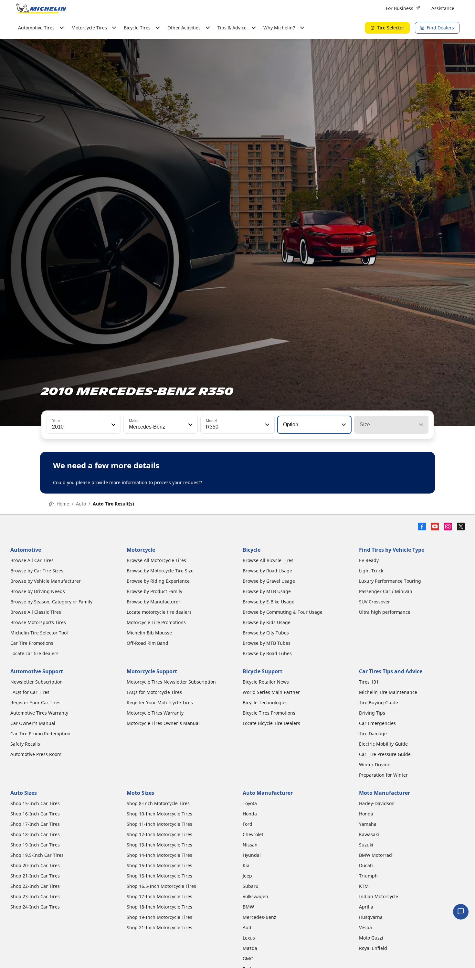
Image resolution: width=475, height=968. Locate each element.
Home (63, 504)
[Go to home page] (41, 8)
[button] (112, 425)
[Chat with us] (461, 912)
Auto (81, 504)
